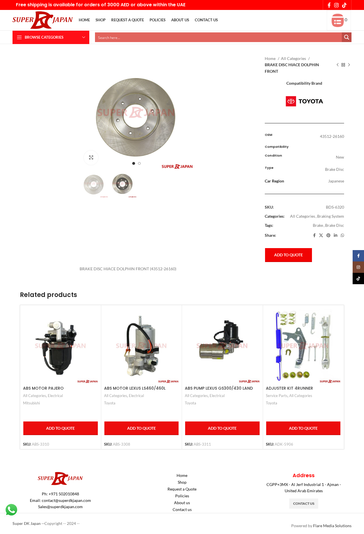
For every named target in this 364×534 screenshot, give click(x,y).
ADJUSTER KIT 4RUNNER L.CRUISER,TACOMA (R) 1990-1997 (299, 391)
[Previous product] (337, 65)
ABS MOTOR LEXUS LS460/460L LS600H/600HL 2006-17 (135, 391)
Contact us (182, 509)
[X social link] (321, 235)
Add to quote (288, 254)
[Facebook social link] (329, 5)
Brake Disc (334, 225)
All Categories (294, 58)
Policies (182, 495)
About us (182, 502)
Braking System (330, 216)
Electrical (55, 395)
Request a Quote (182, 489)
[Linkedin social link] (335, 235)
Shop (182, 482)
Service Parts (277, 395)
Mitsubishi (31, 403)
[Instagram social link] (336, 5)
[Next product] (349, 65)
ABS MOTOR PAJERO (43, 388)
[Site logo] (43, 19)
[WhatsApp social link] (342, 235)
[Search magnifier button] (346, 37)
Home (270, 58)
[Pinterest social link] (328, 235)
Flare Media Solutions (332, 525)
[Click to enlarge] (91, 158)
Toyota (109, 403)
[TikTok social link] (344, 5)
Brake (318, 225)
